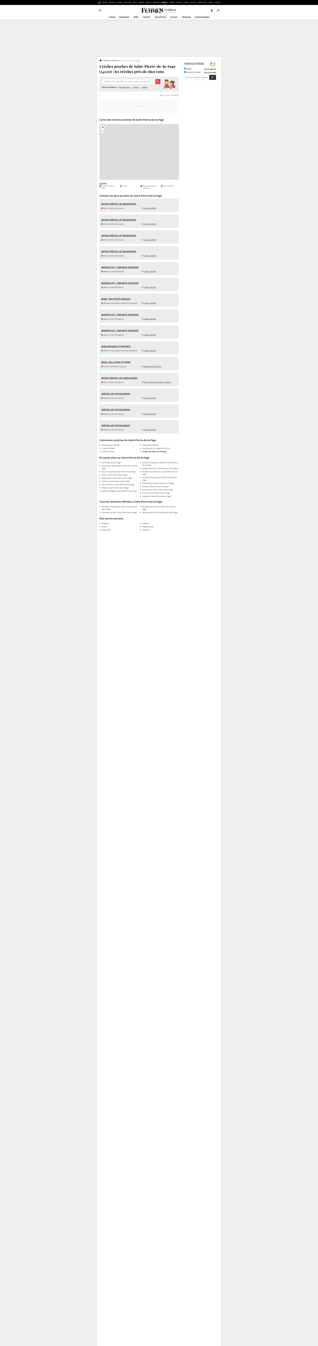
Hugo (211, 2)
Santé (171, 2)
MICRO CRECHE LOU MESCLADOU (119, 378)
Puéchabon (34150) (150, 445)
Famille (164, 2)
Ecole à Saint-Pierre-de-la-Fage (114, 475)
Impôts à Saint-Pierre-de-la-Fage (115, 488)
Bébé (136, 17)
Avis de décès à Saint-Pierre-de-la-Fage (118, 484)
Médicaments (148, 527)
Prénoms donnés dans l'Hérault (155, 486)
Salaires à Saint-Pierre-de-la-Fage (116, 481)
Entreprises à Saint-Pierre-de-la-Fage (157, 490)
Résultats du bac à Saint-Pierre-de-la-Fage (119, 512)
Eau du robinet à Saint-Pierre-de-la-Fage (118, 471)
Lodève (145, 87)
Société (179, 2)
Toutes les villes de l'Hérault (154, 451)
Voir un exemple (210, 69)
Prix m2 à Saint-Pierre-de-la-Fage (156, 493)
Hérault (115, 60)
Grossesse (124, 17)
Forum (217, 2)
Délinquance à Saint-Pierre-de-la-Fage (158, 483)
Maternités (106, 530)
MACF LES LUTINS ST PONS (115, 362)
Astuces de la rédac (193, 72)
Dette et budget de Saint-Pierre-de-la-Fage (119, 491)
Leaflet (175, 179)
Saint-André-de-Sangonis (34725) (157, 382)
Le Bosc (136, 87)
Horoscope (202, 2)
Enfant (146, 17)
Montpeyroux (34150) (152, 366)
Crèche (107, 60)
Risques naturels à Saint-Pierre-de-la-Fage (160, 468)
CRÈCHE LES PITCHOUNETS (115, 393)
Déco (135, 2)
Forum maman (202, 17)
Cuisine (119, 2)
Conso (112, 17)
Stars (186, 2)
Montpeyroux (124, 87)
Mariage (156, 2)
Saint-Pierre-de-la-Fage (111, 462)
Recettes (127, 2)
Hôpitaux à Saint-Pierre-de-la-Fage (156, 496)
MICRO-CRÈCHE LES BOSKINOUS (118, 203)
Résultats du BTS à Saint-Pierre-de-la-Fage (160, 512)
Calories (145, 523)
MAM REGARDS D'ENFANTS (116, 346)
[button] (103, 127)
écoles (173, 17)
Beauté (112, 2)
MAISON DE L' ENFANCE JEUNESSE (120, 267)
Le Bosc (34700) (150, 208)
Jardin (141, 2)
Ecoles (104, 527)
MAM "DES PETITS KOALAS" (116, 298)
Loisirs (193, 2)
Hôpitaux (146, 530)
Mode (105, 2)
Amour (148, 2)
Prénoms (186, 17)
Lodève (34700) (150, 271)
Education (160, 17)
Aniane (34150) (150, 398)
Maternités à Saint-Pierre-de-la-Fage (117, 478)
